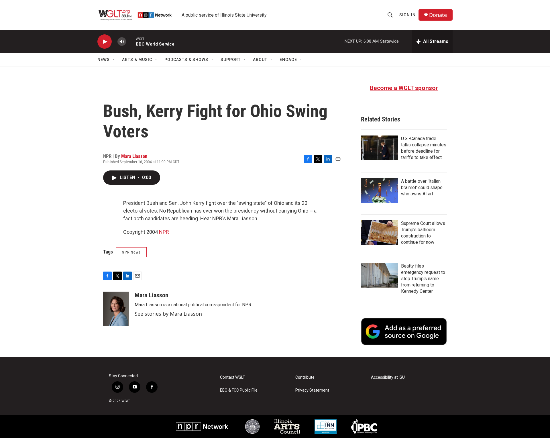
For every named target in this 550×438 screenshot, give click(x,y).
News (103, 59)
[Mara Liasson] (116, 309)
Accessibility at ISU (388, 377)
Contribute (305, 377)
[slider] (131, 41)
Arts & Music (137, 59)
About (260, 59)
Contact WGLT (232, 377)
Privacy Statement (312, 390)
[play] (104, 41)
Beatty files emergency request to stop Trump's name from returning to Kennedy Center (423, 278)
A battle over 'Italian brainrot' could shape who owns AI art (422, 187)
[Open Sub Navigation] (114, 59)
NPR (164, 232)
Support (231, 59)
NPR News (131, 252)
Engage (288, 59)
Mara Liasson (134, 156)
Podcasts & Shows (186, 59)
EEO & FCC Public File (239, 390)
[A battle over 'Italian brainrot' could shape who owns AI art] (379, 190)
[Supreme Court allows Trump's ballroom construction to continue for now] (379, 232)
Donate (438, 15)
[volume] (122, 41)
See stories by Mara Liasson (168, 313)
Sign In (407, 15)
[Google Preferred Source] (404, 331)
